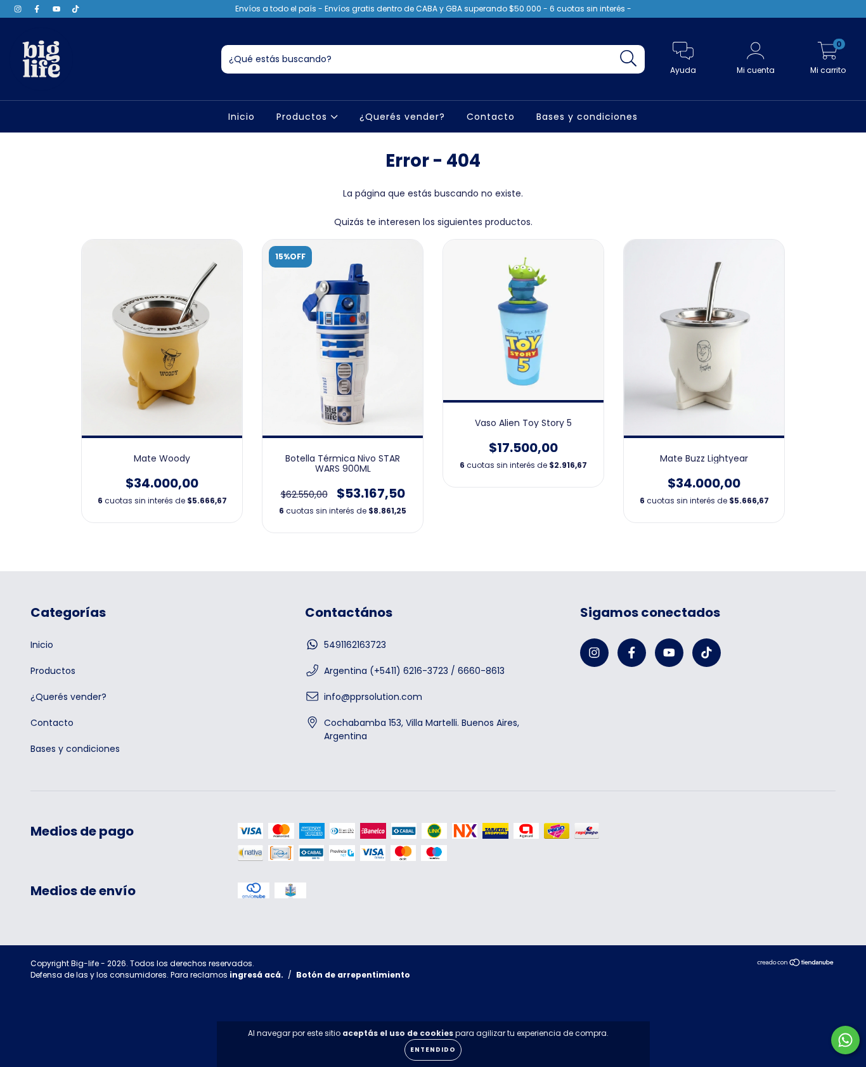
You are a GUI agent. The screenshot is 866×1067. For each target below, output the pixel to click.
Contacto (491, 116)
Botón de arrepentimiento (353, 974)
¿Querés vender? (402, 116)
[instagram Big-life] (19, 9)
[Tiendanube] (796, 964)
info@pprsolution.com (373, 696)
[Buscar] (628, 59)
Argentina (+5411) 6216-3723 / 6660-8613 (414, 670)
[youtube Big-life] (57, 9)
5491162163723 (355, 644)
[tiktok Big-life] (75, 9)
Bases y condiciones (587, 116)
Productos (303, 116)
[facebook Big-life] (38, 9)
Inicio (241, 116)
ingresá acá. (256, 974)
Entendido (433, 1049)
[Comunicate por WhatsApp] (845, 1040)
